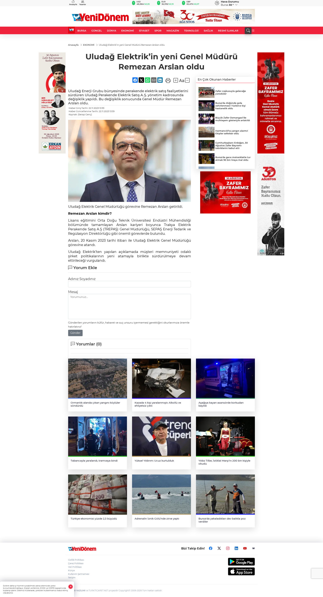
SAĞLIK (208, 30)
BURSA (81, 30)
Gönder (75, 332)
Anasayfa (73, 4)
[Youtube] (245, 548)
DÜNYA (111, 30)
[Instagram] (227, 548)
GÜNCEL (96, 30)
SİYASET (144, 30)
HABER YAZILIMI (76, 590)
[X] (219, 548)
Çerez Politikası (75, 563)
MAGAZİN (173, 30)
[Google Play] (233, 562)
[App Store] (233, 571)
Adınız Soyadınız (82, 279)
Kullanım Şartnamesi (78, 574)
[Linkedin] (236, 548)
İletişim (72, 577)
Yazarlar (82, 4)
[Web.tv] (253, 548)
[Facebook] (210, 548)
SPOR (158, 30)
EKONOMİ (127, 30)
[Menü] (253, 31)
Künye (71, 570)
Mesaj (73, 292)
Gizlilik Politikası (76, 560)
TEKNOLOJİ (191, 30)
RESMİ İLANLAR (228, 30)
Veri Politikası (75, 567)
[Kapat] (71, 586)
